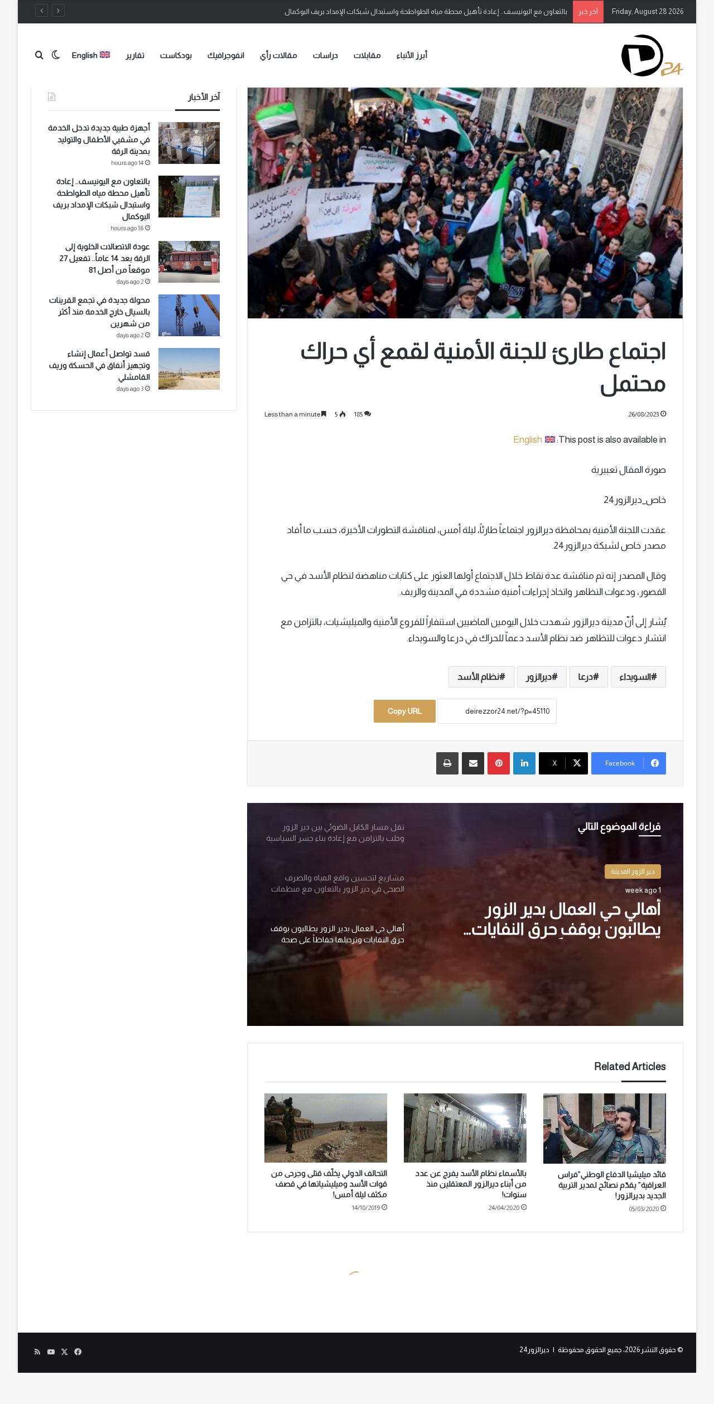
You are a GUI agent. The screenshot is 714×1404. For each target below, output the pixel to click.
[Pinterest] (499, 763)
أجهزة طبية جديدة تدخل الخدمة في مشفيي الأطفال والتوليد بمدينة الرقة (99, 139)
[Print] (447, 763)
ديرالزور (539, 676)
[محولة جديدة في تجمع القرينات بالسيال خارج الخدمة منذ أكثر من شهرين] (189, 315)
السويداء (635, 676)
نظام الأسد (478, 676)
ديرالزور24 (534, 1349)
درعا (585, 676)
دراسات (325, 55)
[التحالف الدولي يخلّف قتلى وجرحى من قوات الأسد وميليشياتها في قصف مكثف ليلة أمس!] (325, 1128)
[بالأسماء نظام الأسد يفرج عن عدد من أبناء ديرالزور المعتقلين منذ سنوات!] (465, 1128)
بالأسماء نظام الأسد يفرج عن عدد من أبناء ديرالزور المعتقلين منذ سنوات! (471, 1184)
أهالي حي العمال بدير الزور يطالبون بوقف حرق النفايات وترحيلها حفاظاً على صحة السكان (549, 919)
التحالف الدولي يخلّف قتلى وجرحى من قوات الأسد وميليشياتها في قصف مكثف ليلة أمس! (329, 1184)
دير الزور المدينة (633, 871)
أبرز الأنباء (412, 55)
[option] (465, 914)
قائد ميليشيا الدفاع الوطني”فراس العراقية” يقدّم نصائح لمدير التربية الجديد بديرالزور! (612, 1185)
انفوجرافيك (226, 55)
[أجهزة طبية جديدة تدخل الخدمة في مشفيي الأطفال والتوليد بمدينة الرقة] (189, 143)
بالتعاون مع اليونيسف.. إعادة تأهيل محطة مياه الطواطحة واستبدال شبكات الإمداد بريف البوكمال (425, 11)
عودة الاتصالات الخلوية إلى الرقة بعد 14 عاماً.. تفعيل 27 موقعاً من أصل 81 (105, 258)
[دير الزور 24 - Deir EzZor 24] (652, 55)
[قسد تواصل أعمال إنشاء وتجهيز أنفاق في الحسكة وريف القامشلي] (189, 369)
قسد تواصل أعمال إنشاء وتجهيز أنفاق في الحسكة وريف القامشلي (99, 365)
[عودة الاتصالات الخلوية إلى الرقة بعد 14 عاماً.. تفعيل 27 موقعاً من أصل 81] (189, 262)
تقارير (135, 55)
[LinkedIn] (524, 763)
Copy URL (405, 710)
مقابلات (367, 55)
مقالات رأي (278, 55)
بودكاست (176, 55)
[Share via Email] (473, 763)
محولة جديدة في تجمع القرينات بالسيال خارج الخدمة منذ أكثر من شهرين (99, 312)
